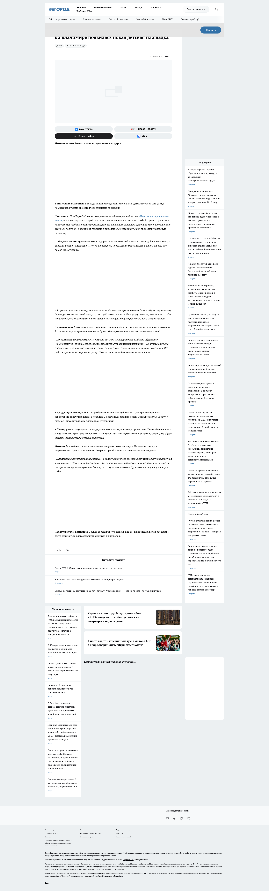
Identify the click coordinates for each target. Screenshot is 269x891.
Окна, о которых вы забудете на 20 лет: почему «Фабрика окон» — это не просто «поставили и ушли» (108, 592)
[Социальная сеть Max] (143, 136)
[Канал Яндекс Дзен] (84, 136)
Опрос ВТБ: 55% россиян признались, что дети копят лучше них (88, 570)
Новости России (103, 7)
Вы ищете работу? (190, 19)
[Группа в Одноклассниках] (174, 818)
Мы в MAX (167, 19)
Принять (211, 30)
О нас (82, 830)
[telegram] (68, 550)
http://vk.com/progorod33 (55, 866)
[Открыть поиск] (216, 9)
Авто (123, 7)
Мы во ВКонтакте (145, 19)
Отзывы (48, 837)
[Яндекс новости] (143, 129)
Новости (81, 7)
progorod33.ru (128, 860)
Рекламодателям (92, 19)
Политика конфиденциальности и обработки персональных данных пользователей (58, 843)
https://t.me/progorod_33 (97, 866)
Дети (59, 45)
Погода (138, 7)
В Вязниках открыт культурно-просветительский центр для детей (89, 581)
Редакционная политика (125, 830)
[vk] (58, 550)
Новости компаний (123, 837)
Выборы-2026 (84, 11)
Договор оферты (86, 837)
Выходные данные (52, 830)
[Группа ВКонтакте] (84, 129)
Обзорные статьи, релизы (90, 833)
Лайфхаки (155, 7)
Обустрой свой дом (118, 19)
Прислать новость (196, 9)
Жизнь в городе (75, 45)
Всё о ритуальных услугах (62, 19)
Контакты (119, 833)
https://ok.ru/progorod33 (76, 866)
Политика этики (51, 833)
